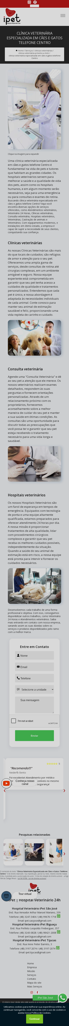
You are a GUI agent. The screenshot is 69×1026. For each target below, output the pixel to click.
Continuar (34, 1019)
